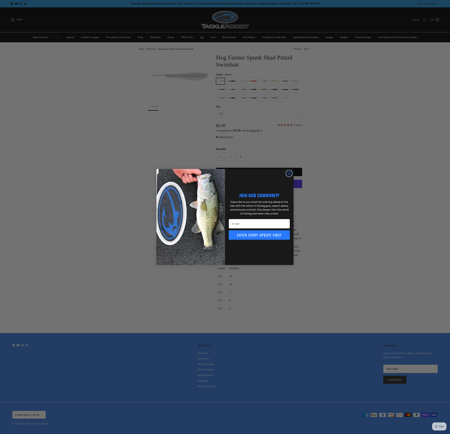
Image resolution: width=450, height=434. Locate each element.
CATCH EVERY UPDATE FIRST (259, 235)
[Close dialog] (289, 173)
